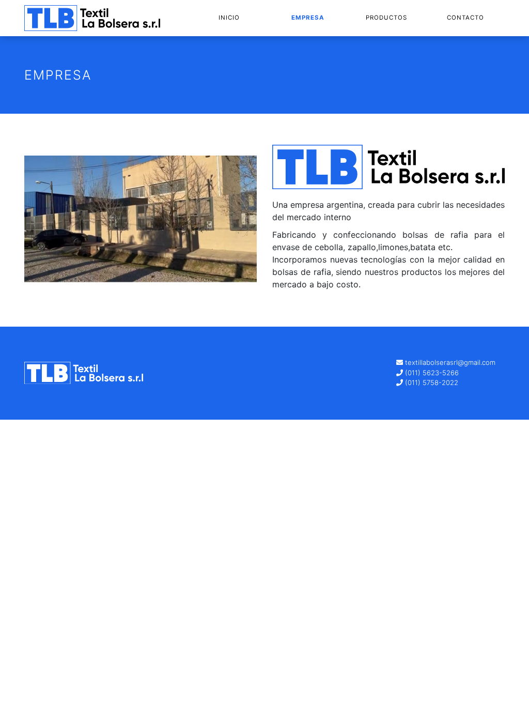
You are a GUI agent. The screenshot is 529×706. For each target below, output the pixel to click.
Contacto (465, 17)
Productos (386, 17)
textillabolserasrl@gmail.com (450, 362)
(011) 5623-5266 (431, 373)
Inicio (229, 17)
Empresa (307, 17)
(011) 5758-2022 (430, 382)
